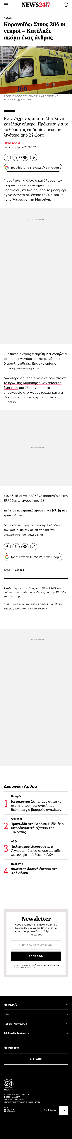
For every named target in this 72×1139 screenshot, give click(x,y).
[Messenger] (24, 157)
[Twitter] (16, 157)
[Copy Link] (33, 157)
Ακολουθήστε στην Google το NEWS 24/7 (30, 588)
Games (20, 604)
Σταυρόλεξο (54, 604)
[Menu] (6, 4)
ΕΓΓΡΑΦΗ (36, 1059)
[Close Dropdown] (67, 1005)
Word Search (38, 608)
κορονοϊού (12, 190)
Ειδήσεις (29, 525)
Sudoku (8, 608)
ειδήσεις (39, 592)
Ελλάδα (8, 18)
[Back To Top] (63, 1110)
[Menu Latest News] (66, 4)
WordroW (21, 608)
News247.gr (35, 534)
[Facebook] (7, 157)
